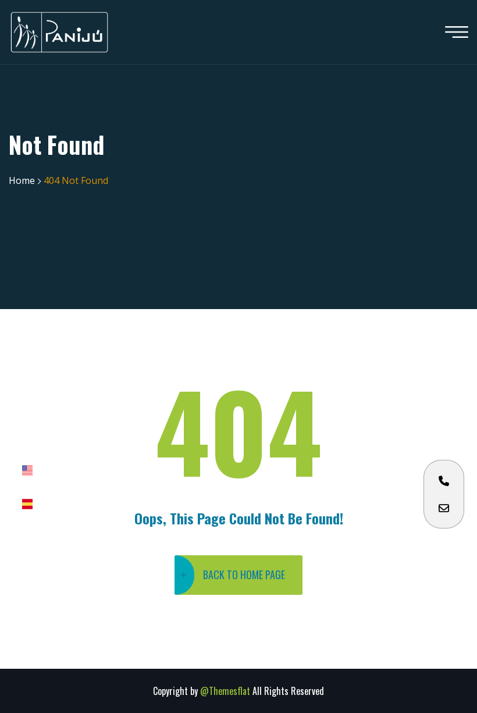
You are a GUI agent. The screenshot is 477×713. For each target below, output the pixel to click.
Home (22, 180)
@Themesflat (226, 691)
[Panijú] (60, 32)
